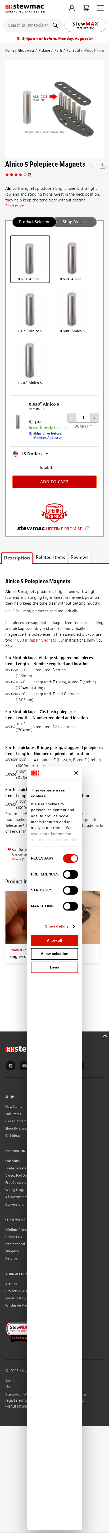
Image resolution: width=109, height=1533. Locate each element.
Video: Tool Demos (19, 1175)
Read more (14, 206)
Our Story (12, 1161)
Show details (57, 926)
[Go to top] (105, 1034)
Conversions (14, 1204)
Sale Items (13, 1114)
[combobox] (32, 25)
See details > (88, 528)
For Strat (73, 50)
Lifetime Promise (18, 1229)
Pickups (45, 50)
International (15, 1244)
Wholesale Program (20, 1305)
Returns (11, 1258)
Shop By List (74, 222)
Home (9, 50)
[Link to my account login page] (72, 8)
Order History (15, 1298)
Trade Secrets (15, 1168)
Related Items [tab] (50, 557)
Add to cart (54, 482)
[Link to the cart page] (86, 8)
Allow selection (55, 953)
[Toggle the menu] (100, 8)
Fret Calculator (16, 1182)
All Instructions (16, 1197)
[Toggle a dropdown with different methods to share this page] (102, 166)
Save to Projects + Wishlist (93, 166)
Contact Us (13, 1237)
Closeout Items (16, 1121)
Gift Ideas (12, 1135)
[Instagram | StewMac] (11, 1066)
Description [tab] (17, 558)
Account (11, 1284)
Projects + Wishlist (19, 1291)
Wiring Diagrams (18, 1189)
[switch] (70, 874)
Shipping (12, 1251)
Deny (54, 967)
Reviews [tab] (79, 557)
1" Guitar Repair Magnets (34, 640)
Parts (58, 50)
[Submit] (56, 25)
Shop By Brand (16, 1128)
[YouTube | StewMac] (25, 1066)
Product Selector (34, 222)
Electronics (26, 50)
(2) (30, 174)
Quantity (83, 426)
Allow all (54, 940)
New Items (13, 1106)
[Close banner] (76, 773)
